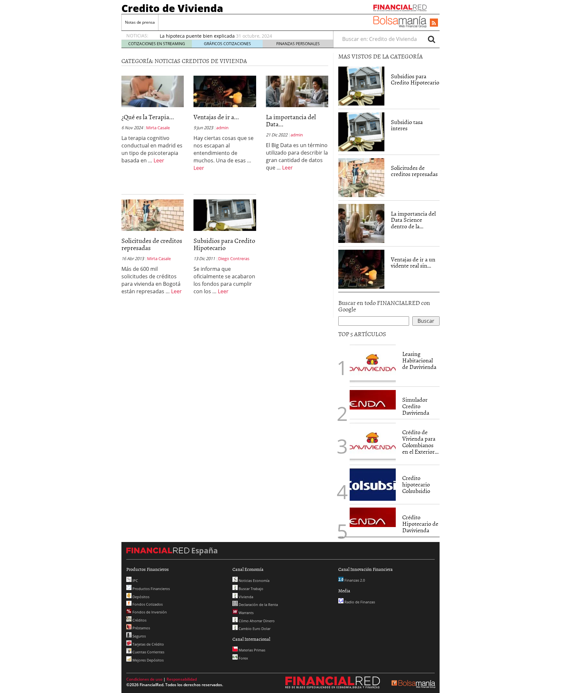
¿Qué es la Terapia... (147, 116)
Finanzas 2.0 (354, 580)
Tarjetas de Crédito (147, 644)
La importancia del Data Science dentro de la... (413, 220)
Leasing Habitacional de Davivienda (419, 360)
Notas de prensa (140, 22)
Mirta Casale (158, 128)
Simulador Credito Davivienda (415, 406)
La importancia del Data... (291, 120)
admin (222, 128)
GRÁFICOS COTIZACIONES (227, 43)
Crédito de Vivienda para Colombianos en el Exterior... (420, 442)
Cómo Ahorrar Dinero (256, 620)
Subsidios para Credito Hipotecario (224, 243)
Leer (159, 160)
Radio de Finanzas (359, 601)
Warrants (246, 612)
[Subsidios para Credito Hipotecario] (224, 214)
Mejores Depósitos (147, 660)
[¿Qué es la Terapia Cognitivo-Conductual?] (152, 90)
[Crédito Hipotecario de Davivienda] (373, 517)
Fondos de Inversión (149, 612)
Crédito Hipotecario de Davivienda (420, 524)
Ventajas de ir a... (216, 116)
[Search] (431, 38)
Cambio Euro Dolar (254, 628)
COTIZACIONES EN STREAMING (156, 43)
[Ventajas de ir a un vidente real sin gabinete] (224, 90)
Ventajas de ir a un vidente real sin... (413, 262)
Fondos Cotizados (147, 604)
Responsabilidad (182, 679)
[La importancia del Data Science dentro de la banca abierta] (297, 90)
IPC (134, 580)
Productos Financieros (150, 588)
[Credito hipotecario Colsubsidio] (373, 484)
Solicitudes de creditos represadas (151, 243)
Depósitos (140, 596)
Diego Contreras (233, 258)
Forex (243, 658)
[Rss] (434, 23)
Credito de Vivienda (172, 8)
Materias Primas (251, 650)
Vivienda (245, 596)
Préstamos (140, 627)
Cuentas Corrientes (147, 651)
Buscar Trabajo (250, 588)
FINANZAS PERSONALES (298, 43)
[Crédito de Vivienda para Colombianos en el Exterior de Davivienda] (373, 441)
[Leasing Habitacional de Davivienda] (373, 363)
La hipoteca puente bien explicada (197, 36)
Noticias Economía (253, 580)
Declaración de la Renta (258, 604)
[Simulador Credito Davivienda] (373, 400)
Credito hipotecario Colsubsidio (416, 484)
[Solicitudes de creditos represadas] (152, 214)
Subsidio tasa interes (407, 125)
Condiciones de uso (144, 679)
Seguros (138, 636)
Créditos (138, 620)
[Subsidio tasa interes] (361, 131)
